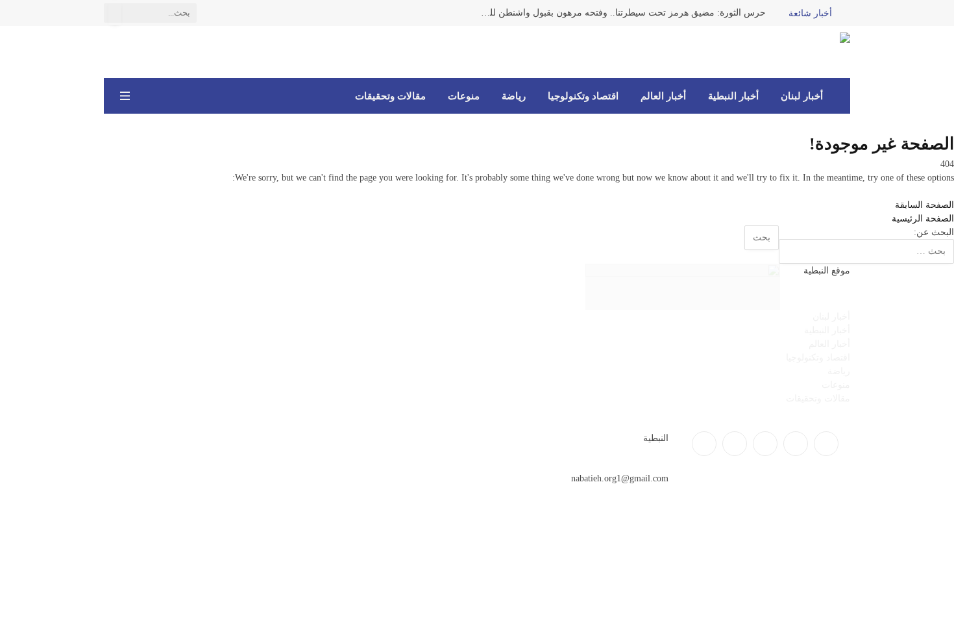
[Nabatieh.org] (830, 52)
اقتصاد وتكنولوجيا (583, 96)
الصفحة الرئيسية (923, 218)
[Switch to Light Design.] (143, 96)
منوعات (464, 96)
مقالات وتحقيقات (390, 96)
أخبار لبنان (802, 96)
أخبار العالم (663, 96)
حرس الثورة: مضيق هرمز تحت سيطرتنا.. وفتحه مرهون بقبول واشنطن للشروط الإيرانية (620, 13)
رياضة (514, 96)
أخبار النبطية (733, 96)
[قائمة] (125, 95)
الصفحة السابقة (924, 205)
